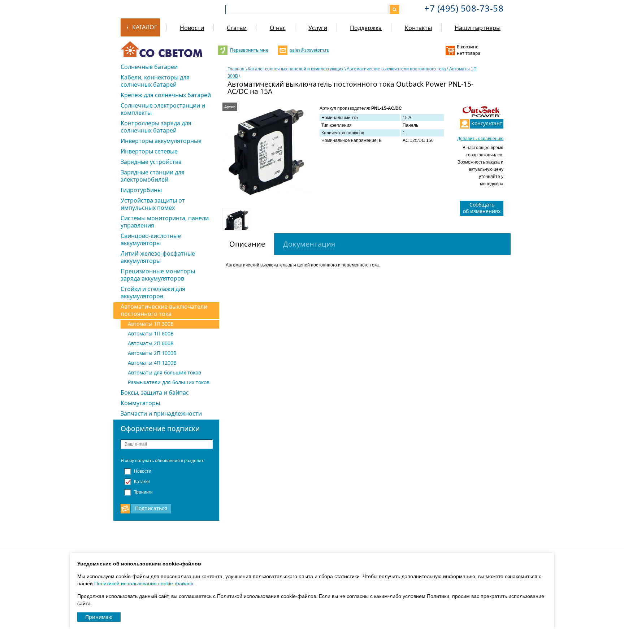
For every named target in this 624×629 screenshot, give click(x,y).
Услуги (317, 28)
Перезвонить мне (249, 50)
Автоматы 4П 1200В (152, 362)
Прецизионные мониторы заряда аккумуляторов (158, 274)
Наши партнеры (477, 28)
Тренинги (143, 492)
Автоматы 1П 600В (151, 333)
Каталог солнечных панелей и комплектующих (295, 68)
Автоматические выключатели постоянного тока (164, 310)
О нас (278, 28)
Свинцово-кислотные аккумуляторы (151, 239)
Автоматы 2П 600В (151, 343)
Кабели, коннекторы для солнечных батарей (155, 80)
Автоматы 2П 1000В (152, 353)
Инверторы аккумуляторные (161, 141)
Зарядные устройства (151, 162)
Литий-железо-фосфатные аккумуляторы (158, 257)
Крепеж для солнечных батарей (166, 95)
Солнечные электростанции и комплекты (163, 109)
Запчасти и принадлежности (161, 413)
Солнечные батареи (149, 67)
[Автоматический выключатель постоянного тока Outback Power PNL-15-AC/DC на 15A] (267, 150)
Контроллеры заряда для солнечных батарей (156, 126)
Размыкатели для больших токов (168, 382)
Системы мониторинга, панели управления (165, 221)
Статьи (237, 28)
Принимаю (99, 616)
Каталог (144, 27)
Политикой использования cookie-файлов (143, 583)
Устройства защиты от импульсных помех (153, 204)
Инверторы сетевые (149, 151)
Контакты (418, 28)
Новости (192, 28)
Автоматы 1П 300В (151, 323)
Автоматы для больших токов (164, 372)
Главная (236, 68)
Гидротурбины (141, 190)
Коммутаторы (140, 403)
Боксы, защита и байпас (155, 392)
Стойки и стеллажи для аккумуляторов (153, 292)
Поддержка (366, 28)
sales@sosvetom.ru (309, 50)
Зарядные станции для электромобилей (153, 175)
